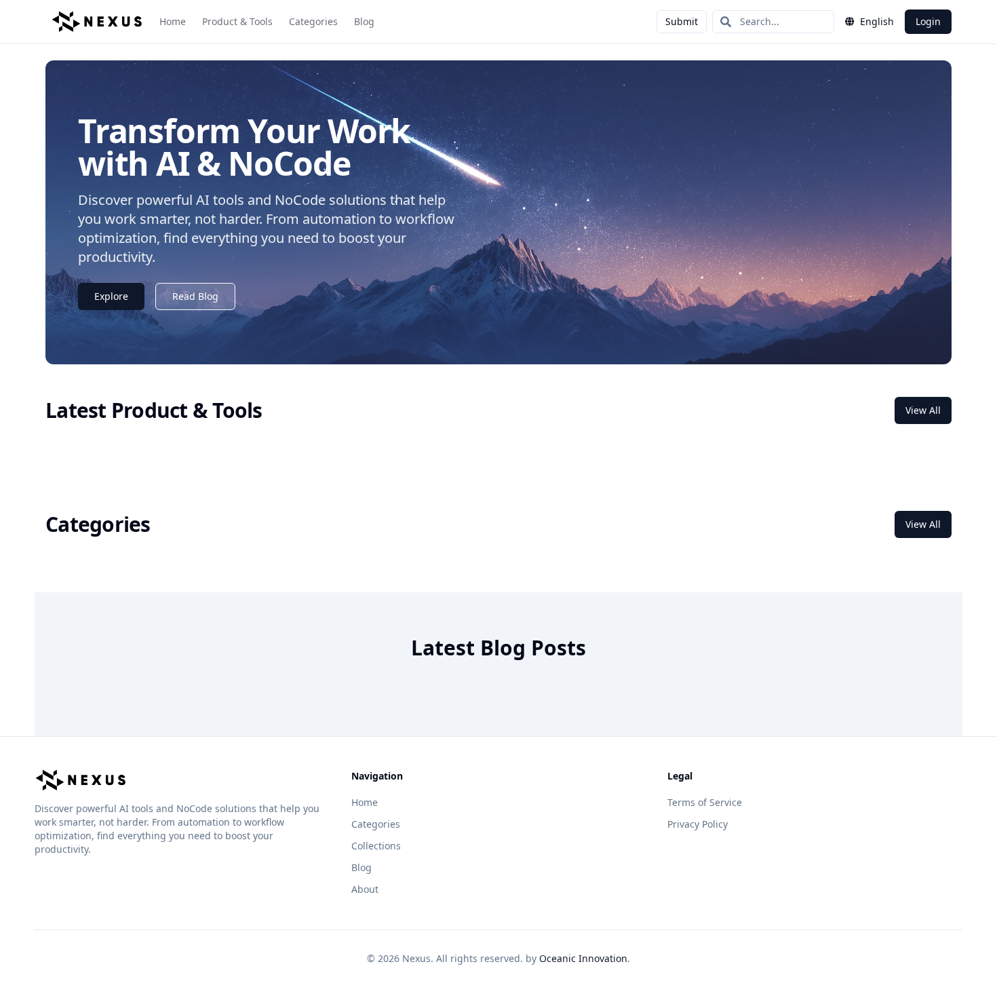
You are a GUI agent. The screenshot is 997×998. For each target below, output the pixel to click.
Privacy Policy (697, 824)
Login (928, 21)
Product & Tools (237, 21)
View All (923, 410)
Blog (364, 21)
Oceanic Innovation (583, 958)
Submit (681, 21)
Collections (376, 845)
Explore (111, 296)
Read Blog (195, 296)
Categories (313, 21)
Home (172, 21)
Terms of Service (704, 802)
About (364, 889)
